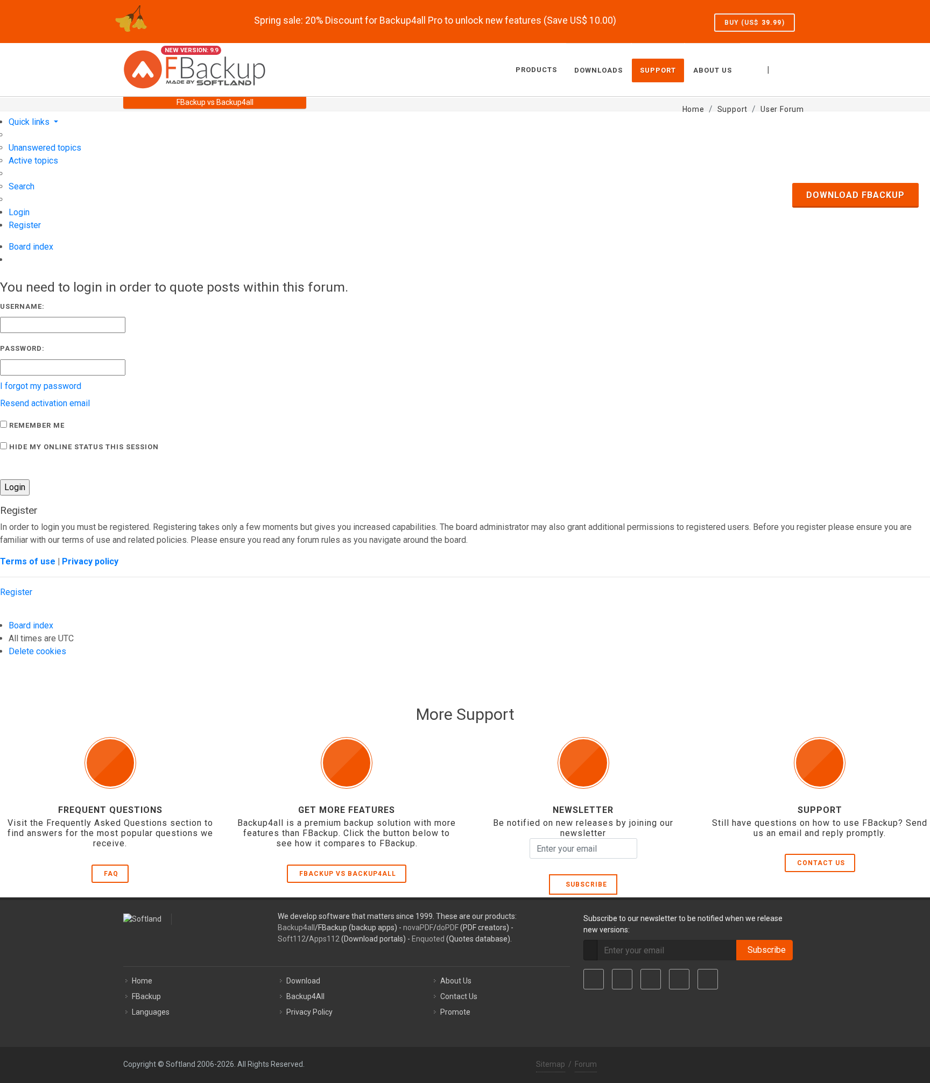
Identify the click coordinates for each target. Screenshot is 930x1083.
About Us (455, 980)
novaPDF (418, 927)
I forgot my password (40, 386)
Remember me (36, 425)
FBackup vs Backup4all (347, 873)
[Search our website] (795, 68)
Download (303, 980)
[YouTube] (679, 979)
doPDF (447, 927)
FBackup (146, 996)
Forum (586, 1064)
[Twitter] (622, 979)
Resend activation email (45, 403)
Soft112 (292, 939)
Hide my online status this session (83, 447)
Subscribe (584, 884)
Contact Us (821, 863)
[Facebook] (593, 979)
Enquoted (428, 939)
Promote (455, 1012)
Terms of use (27, 561)
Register (16, 592)
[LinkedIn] (650, 979)
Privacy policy (90, 561)
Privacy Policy (309, 1012)
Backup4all (296, 927)
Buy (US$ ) (754, 22)
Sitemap (550, 1064)
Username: (22, 306)
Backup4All (305, 996)
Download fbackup (855, 195)
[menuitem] (45, 148)
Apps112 (324, 939)
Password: (22, 348)
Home (142, 980)
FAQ (111, 873)
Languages (151, 1012)
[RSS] (708, 979)
